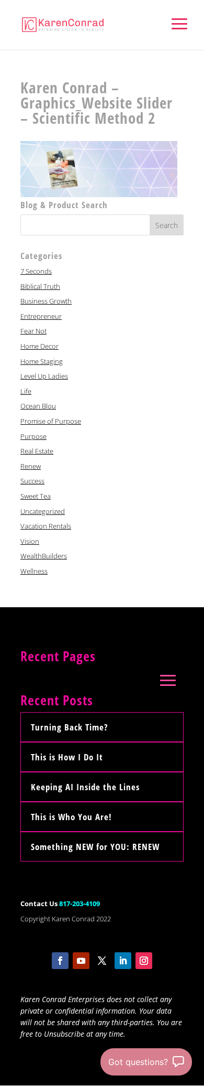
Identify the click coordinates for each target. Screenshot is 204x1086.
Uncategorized (42, 511)
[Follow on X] (102, 960)
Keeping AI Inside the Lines (85, 787)
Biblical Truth (40, 286)
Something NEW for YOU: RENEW (95, 847)
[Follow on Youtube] (81, 960)
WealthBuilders (43, 556)
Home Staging (41, 361)
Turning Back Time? (69, 727)
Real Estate (36, 451)
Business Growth (46, 301)
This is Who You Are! (71, 817)
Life (25, 391)
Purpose (33, 436)
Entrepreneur (41, 316)
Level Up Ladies (44, 376)
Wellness (34, 571)
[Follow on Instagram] (143, 960)
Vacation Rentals (45, 526)
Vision (29, 541)
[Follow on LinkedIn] (123, 960)
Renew (30, 466)
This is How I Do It (67, 757)
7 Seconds (36, 271)
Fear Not (33, 331)
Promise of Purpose (50, 421)
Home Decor (39, 346)
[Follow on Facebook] (60, 960)
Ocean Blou (38, 406)
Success (32, 481)
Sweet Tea (35, 496)
